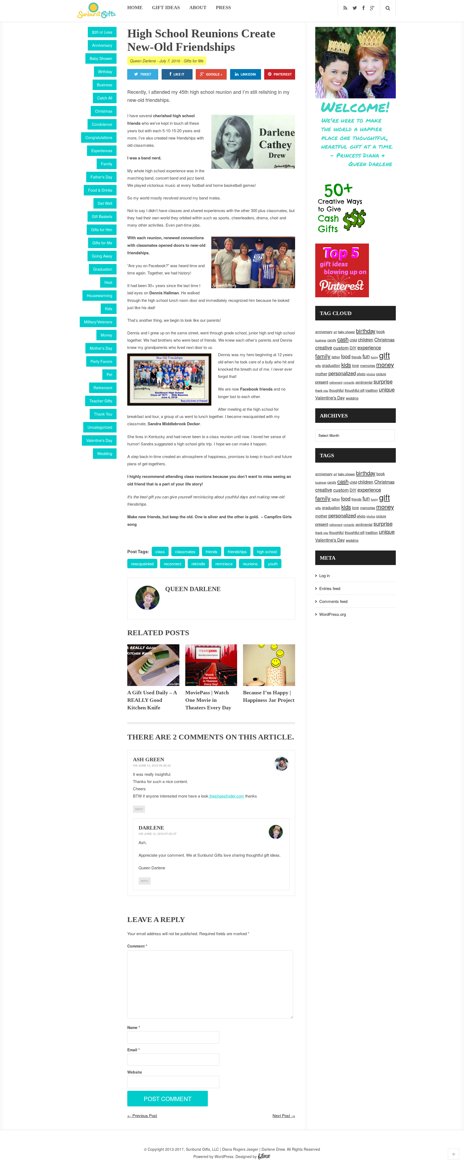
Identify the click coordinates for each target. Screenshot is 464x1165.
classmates (185, 551)
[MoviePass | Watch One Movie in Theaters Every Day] (211, 665)
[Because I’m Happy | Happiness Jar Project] (269, 665)
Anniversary (102, 45)
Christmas (103, 111)
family (323, 356)
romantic (348, 382)
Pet (109, 374)
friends (212, 551)
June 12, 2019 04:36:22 (154, 765)
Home (135, 7)
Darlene (151, 828)
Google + (214, 74)
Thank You (103, 414)
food (345, 356)
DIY (353, 348)
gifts (318, 365)
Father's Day (101, 177)
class (160, 551)
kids (346, 364)
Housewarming (99, 295)
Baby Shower (101, 58)
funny (374, 357)
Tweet (145, 74)
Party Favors (101, 361)
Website (134, 1072)
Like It (178, 74)
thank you (321, 390)
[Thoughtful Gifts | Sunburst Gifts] (96, 16)
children (365, 339)
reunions (250, 563)
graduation (331, 365)
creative (323, 347)
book (380, 331)
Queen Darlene (143, 60)
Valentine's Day (99, 440)
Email (133, 1049)
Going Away (102, 256)
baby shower (346, 332)
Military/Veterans (98, 321)
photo (361, 373)
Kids (108, 308)
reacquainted (142, 563)
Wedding (104, 453)
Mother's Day (101, 348)
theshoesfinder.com (226, 796)
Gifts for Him (101, 229)
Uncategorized (100, 427)
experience (369, 347)
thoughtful (336, 390)
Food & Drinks (100, 190)
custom (341, 347)
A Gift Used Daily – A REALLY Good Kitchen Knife (152, 699)
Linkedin (248, 74)
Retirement (102, 387)
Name (133, 1027)
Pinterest (283, 74)
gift (384, 354)
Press (223, 7)
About (197, 7)
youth (273, 563)
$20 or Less (102, 32)
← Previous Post (142, 1115)
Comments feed (333, 601)
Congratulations (98, 137)
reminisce (224, 563)
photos (371, 374)
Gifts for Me (102, 242)
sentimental (364, 382)
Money (106, 335)
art (335, 332)
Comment (137, 946)
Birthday (105, 71)
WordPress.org (332, 614)
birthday (365, 331)
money (385, 364)
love (355, 365)
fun (366, 356)
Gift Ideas (166, 7)
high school (267, 551)
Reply (139, 809)
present (321, 382)
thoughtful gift (354, 390)
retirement (335, 382)
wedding (352, 398)
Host (108, 282)
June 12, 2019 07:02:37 (160, 834)
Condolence (102, 124)
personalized (342, 373)
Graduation (102, 269)
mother (321, 373)
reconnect (172, 563)
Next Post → (284, 1115)
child (353, 339)
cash (343, 339)
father (336, 357)
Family (106, 163)
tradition (371, 390)
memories (367, 365)
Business (104, 84)
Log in (324, 575)
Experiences (101, 150)
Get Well (105, 203)
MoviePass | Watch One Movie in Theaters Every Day (208, 699)
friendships (237, 551)
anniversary (323, 331)
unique (387, 389)
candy (331, 340)
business (320, 340)
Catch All (104, 98)
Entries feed (329, 588)
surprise (383, 381)
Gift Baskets (102, 216)
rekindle (198, 563)
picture (381, 373)
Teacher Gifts (100, 400)
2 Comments (198, 737)
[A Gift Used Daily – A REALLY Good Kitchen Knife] (153, 665)
